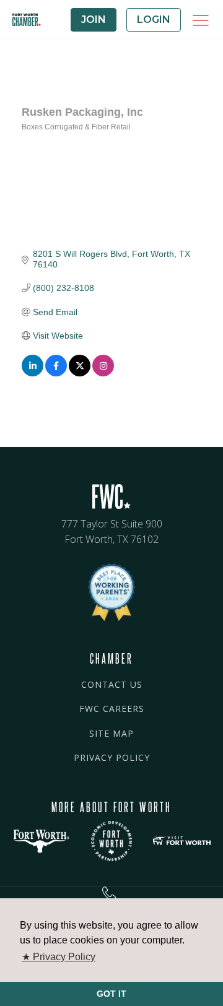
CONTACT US (111, 684)
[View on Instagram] (103, 373)
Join (93, 19)
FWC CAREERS (111, 708)
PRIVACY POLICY (112, 757)
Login (153, 19)
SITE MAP (111, 733)
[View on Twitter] (79, 373)
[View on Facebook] (56, 373)
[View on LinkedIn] (32, 373)
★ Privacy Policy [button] (58, 957)
